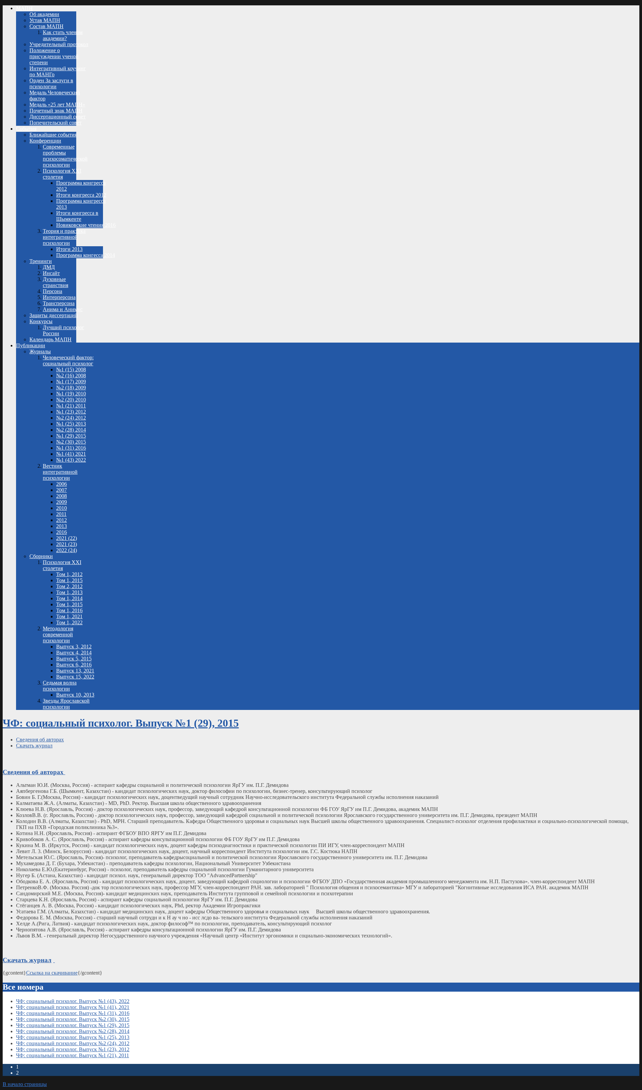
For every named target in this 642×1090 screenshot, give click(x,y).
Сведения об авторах (40, 739)
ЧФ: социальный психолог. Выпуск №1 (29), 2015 (121, 723)
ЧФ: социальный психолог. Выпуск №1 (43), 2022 (72, 1001)
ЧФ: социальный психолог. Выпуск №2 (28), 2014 (72, 1031)
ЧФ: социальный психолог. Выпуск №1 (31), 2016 (72, 1013)
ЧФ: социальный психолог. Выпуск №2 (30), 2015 (72, 1019)
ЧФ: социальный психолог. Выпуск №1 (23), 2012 (72, 1049)
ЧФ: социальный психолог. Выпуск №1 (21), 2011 (72, 1055)
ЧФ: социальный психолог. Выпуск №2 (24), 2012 (72, 1043)
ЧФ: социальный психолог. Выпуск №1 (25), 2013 (72, 1037)
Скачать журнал (34, 745)
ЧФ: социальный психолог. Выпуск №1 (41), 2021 (72, 1007)
